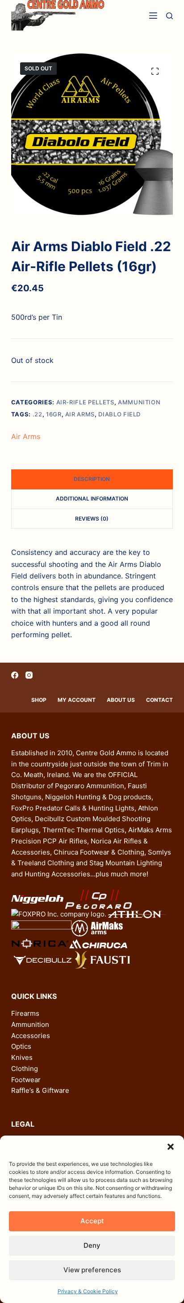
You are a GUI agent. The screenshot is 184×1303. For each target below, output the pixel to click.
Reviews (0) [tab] (92, 518)
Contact (159, 699)
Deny (92, 1245)
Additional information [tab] (92, 498)
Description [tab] (92, 479)
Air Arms (25, 436)
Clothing (24, 1068)
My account (77, 699)
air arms (80, 414)
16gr (54, 414)
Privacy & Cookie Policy (88, 1291)
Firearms (25, 1013)
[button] (170, 1146)
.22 (37, 414)
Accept (92, 1221)
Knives (22, 1057)
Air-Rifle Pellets (85, 402)
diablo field (119, 414)
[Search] (169, 15)
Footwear (26, 1079)
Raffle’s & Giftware (40, 1090)
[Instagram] (29, 675)
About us (121, 699)
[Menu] (153, 16)
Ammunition (139, 402)
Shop (38, 699)
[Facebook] (14, 675)
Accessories (30, 1035)
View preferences (92, 1270)
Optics (21, 1046)
